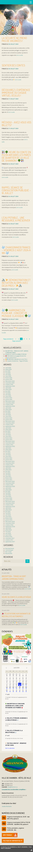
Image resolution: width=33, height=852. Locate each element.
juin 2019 (7, 511)
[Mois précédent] (6, 668)
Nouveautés (8, 553)
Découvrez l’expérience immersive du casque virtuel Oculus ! (16, 92)
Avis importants (9, 548)
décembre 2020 (10, 481)
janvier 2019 (8, 520)
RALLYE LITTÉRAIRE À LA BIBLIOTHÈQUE (14, 731)
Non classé (8, 552)
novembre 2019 (9, 503)
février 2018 (8, 536)
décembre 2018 (10, 521)
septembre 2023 (10, 426)
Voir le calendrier (10, 748)
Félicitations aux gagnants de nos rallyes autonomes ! (15, 356)
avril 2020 (8, 495)
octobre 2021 (9, 465)
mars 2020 (8, 496)
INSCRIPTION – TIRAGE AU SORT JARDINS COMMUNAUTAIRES (16, 351)
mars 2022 (8, 456)
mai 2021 (7, 473)
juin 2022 (7, 451)
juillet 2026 (8, 369)
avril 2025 (8, 394)
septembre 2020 (10, 486)
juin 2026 (7, 371)
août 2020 (8, 488)
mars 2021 (8, 476)
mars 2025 (8, 396)
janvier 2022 (8, 459)
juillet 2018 (8, 530)
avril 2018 (8, 533)
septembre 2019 (10, 506)
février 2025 (8, 398)
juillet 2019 (8, 510)
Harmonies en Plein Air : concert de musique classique (14, 313)
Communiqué (9, 550)
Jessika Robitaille (7, 806)
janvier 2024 (8, 419)
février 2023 (8, 438)
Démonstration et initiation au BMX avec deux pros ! (16, 282)
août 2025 (8, 388)
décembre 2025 (10, 381)
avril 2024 (8, 414)
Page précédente (8, 339)
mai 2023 (7, 433)
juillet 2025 (8, 389)
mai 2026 (7, 373)
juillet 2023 (8, 429)
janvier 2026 (8, 379)
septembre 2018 (10, 526)
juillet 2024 (8, 409)
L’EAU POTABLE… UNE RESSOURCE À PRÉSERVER (16, 219)
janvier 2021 (8, 480)
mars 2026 (8, 376)
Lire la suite (19, 55)
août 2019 (8, 508)
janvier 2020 (8, 500)
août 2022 (8, 448)
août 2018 (8, 528)
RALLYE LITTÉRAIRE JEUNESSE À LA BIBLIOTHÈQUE (16, 719)
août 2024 (8, 408)
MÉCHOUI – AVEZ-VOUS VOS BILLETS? (16, 123)
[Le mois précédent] (27, 668)
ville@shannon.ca (12, 787)
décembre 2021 (10, 461)
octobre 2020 (9, 485)
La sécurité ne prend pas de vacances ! (14, 39)
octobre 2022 (9, 445)
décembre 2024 (10, 401)
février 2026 (8, 378)
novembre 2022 (9, 443)
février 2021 (8, 478)
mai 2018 (7, 531)
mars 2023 (8, 436)
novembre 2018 (9, 523)
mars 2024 (8, 416)
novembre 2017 (9, 538)
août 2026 (8, 368)
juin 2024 (7, 411)
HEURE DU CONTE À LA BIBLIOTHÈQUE (15, 354)
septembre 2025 (10, 386)
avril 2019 (8, 515)
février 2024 (8, 418)
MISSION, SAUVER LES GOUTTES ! (18, 359)
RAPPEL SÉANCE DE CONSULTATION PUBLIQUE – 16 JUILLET (16, 190)
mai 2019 (7, 513)
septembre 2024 (10, 406)
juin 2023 (7, 431)
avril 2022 (8, 455)
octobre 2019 (9, 505)
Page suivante (16, 341)
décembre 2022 (10, 441)
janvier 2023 (8, 439)
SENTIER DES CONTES (13, 65)
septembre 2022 (10, 446)
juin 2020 (7, 491)
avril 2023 (8, 434)
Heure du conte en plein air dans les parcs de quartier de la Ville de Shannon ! (16, 156)
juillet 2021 (8, 470)
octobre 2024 (9, 404)
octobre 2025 (9, 384)
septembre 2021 (10, 466)
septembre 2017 (10, 541)
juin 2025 (7, 391)
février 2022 (8, 458)
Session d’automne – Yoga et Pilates (17, 361)
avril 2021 (8, 475)
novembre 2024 (9, 403)
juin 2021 (7, 471)
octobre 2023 (9, 424)
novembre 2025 (9, 383)
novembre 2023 (9, 423)
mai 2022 (7, 453)
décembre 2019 (10, 501)
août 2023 (8, 428)
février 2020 (8, 498)
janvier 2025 (8, 399)
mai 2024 (7, 413)
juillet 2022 (8, 449)
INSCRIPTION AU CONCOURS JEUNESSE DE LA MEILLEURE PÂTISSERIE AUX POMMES (15, 705)
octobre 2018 (9, 525)
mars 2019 (8, 516)
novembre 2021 (9, 463)
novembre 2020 (9, 483)
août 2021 (8, 468)
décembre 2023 (10, 421)
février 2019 (8, 518)
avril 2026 (8, 374)
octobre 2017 (9, 540)
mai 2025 (7, 393)
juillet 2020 (8, 490)
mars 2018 (8, 535)
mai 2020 (7, 493)
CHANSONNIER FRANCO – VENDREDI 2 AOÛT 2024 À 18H (16, 250)
